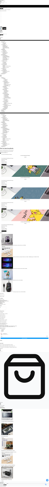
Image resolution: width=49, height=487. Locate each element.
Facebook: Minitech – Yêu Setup (3, 313)
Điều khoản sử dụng (2, 302)
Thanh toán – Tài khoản (2, 304)
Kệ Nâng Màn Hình (5, 59)
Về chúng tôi (1, 312)
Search (1, 8)
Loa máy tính (4, 43)
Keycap (4, 48)
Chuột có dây (4, 50)
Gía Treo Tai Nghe (5, 58)
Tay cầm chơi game (5, 72)
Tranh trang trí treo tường (6, 67)
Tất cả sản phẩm (3, 41)
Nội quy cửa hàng (2, 299)
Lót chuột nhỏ (4, 135)
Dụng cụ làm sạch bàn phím (6, 120)
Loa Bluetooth (4, 42)
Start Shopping (1, 406)
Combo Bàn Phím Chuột (6, 47)
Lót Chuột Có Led (5, 61)
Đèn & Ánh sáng (3, 124)
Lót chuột (2, 133)
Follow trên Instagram (24, 338)
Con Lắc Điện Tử (5, 137)
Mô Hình (4, 66)
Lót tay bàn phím (5, 63)
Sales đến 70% (3, 146)
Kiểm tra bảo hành (2, 301)
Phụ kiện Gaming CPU (4, 70)
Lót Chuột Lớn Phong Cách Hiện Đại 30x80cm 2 (7, 421)
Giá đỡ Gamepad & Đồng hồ (6, 129)
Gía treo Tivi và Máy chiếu (6, 131)
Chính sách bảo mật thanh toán (3, 300)
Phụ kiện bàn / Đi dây (3, 68)
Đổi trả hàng (1, 303)
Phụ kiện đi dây (4, 142)
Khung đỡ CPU (4, 144)
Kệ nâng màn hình (5, 60)
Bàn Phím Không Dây (5, 118)
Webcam (4, 140)
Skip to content (1, 0)
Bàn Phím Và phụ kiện (4, 44)
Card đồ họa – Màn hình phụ (6, 71)
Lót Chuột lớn (4, 62)
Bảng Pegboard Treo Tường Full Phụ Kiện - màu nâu (8, 450)
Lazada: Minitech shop (2, 317)
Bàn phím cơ (4, 45)
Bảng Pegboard (3, 49)
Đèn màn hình (4, 126)
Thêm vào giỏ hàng (4, 164)
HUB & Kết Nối (3, 54)
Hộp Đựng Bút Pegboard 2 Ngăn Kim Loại (6, 479)
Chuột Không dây (5, 51)
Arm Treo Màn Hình (5, 55)
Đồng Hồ (4, 65)
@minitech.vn (5, 333)
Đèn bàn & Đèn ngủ (5, 52)
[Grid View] (0, 153)
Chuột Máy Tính (3, 122)
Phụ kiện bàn (4, 69)
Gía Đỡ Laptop (4, 57)
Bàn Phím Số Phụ (5, 46)
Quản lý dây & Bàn (3, 73)
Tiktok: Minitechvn (2, 318)
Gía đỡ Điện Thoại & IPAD (6, 56)
